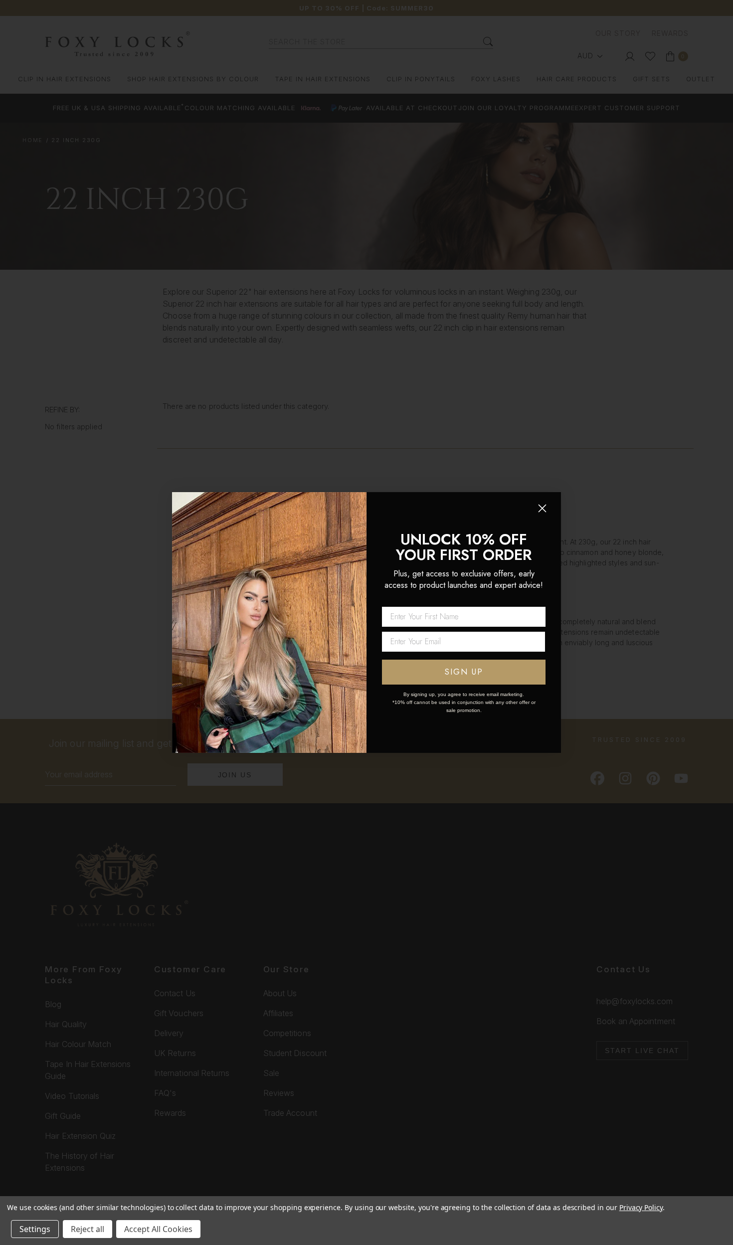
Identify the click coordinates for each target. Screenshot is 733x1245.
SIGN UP (464, 672)
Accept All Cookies (158, 1229)
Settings (34, 1229)
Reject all (87, 1229)
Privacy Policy (641, 1207)
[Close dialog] (542, 508)
